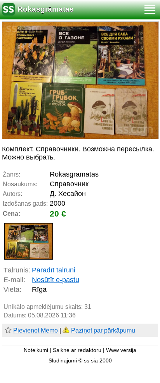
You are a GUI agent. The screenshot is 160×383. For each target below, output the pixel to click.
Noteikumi (36, 350)
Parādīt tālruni (53, 270)
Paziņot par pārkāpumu (103, 330)
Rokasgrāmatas (45, 9)
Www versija (121, 350)
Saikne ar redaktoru (77, 350)
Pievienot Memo (35, 330)
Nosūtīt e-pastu (55, 280)
